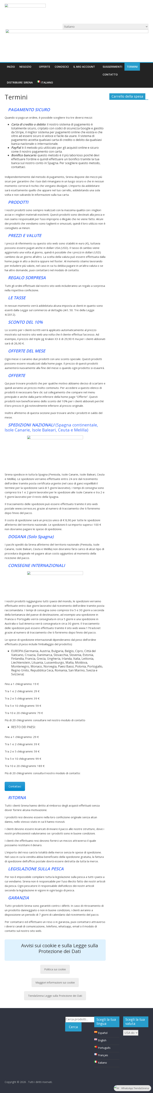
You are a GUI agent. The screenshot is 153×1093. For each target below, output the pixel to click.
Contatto (110, 74)
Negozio (25, 66)
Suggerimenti (112, 66)
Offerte (44, 66)
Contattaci (15, 786)
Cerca (73, 1027)
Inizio (11, 66)
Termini (132, 66)
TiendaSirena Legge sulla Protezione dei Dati (55, 995)
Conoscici (62, 66)
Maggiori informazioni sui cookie (55, 982)
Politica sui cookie (55, 969)
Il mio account (84, 66)
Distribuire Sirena (20, 82)
